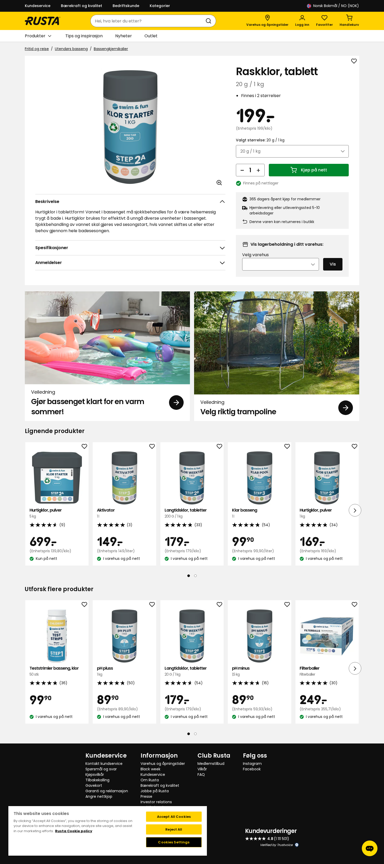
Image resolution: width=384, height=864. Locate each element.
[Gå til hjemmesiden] (42, 21)
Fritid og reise (37, 48)
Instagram (252, 763)
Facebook (252, 769)
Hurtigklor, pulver (46, 513)
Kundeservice (37, 5)
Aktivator (106, 513)
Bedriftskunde (126, 5)
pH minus (240, 671)
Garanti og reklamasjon (106, 791)
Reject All (173, 829)
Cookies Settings (173, 842)
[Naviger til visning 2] (195, 575)
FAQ (201, 774)
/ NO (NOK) (336, 5)
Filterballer (309, 671)
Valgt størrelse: (260, 140)
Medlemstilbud (210, 763)
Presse (146, 796)
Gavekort (93, 785)
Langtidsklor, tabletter (186, 513)
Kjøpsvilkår (94, 774)
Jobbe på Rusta (155, 791)
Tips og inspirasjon (84, 36)
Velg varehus (255, 255)
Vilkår (202, 769)
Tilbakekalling (97, 780)
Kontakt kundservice (104, 763)
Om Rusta (150, 780)
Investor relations (156, 802)
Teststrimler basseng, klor (54, 671)
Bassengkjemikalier (111, 48)
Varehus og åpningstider (163, 763)
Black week (150, 769)
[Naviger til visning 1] (188, 575)
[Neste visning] (355, 510)
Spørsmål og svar (101, 769)
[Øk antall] (258, 170)
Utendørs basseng (71, 48)
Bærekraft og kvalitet (81, 5)
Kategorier (160, 5)
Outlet (151, 36)
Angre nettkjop (98, 796)
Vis (333, 264)
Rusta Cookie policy (73, 831)
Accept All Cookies (174, 816)
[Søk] (209, 21)
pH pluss (105, 671)
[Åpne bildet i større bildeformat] (219, 182)
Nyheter (123, 36)
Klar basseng (244, 513)
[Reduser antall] (242, 170)
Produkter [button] (35, 36)
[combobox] (148, 21)
